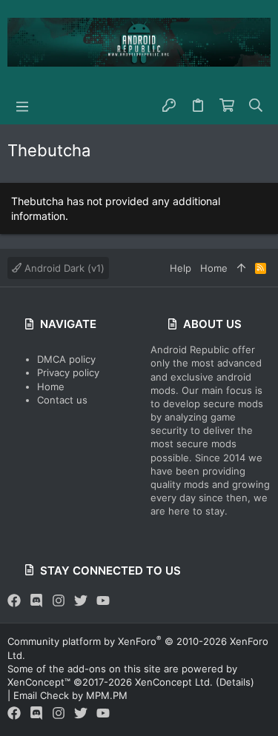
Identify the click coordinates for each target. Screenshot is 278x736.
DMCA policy (66, 359)
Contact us (62, 400)
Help (180, 268)
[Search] (256, 106)
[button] (22, 106)
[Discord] (36, 601)
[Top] (241, 268)
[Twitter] (80, 601)
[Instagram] (58, 601)
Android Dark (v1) (63, 268)
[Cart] (227, 106)
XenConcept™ (38, 682)
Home (50, 386)
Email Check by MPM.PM (70, 695)
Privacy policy (68, 372)
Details (235, 682)
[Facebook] (14, 601)
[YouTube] (103, 601)
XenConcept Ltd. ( (177, 682)
